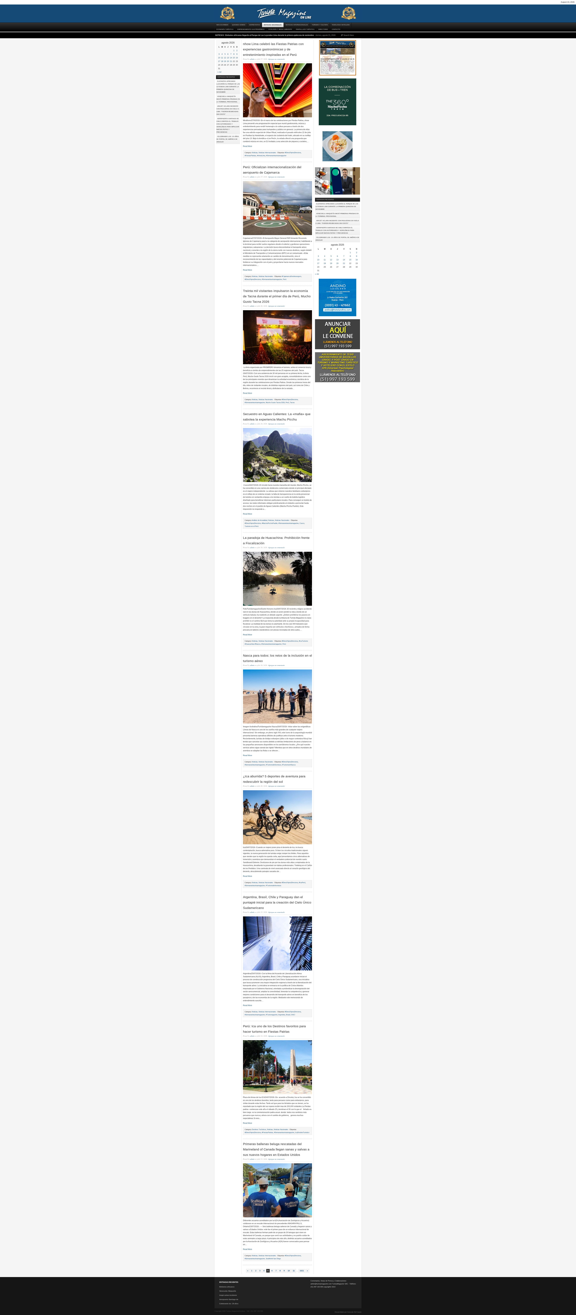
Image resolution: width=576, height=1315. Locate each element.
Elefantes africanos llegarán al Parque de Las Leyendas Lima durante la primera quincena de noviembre (269, 35)
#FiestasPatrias (250, 155)
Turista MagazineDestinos (288, 14)
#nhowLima (261, 155)
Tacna (292, 402)
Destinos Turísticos (259, 1129)
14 (231, 58)
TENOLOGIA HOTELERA (341, 25)
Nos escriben (222, 25)
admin (252, 59)
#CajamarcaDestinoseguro (291, 276)
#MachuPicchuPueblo (270, 523)
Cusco (302, 523)
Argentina (281, 1015)
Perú (284, 279)
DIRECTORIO (323, 29)
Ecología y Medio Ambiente (280, 29)
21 (231, 61)
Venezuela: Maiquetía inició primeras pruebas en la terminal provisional (228, 99)
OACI (293, 1015)
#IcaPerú (302, 882)
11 (222, 58)
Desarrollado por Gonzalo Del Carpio (348, 1312)
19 (225, 61)
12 (225, 58)
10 (219, 58)
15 (234, 58)
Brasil (288, 1015)
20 (228, 61)
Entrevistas (254, 25)
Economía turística (224, 29)
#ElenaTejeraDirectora (293, 152)
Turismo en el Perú (251, 526)
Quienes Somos (238, 25)
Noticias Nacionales (273, 25)
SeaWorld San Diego (273, 1258)
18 (222, 61)
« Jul (219, 72)
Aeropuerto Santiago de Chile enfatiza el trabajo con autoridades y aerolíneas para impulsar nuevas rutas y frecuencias (227, 125)
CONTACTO (336, 29)
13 (228, 58)
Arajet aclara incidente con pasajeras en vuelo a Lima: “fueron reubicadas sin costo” (227, 110)
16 (237, 58)
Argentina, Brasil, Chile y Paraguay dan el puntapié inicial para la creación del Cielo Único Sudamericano (277, 902)
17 (219, 61)
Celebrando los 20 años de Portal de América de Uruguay (227, 139)
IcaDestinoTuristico (302, 1132)
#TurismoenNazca (289, 765)
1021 (302, 1271)
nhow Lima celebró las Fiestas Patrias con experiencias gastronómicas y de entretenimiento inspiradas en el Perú (273, 49)
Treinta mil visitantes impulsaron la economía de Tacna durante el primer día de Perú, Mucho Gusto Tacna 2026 (277, 296)
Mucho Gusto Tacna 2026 (275, 402)
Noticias (255, 152)
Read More (247, 146)
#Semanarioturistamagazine (276, 155)
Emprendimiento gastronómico (251, 29)
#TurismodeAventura (273, 765)
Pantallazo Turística (305, 29)
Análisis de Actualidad (259, 520)
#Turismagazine (272, 1015)
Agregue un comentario (276, 59)
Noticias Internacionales (297, 25)
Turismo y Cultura (320, 25)
